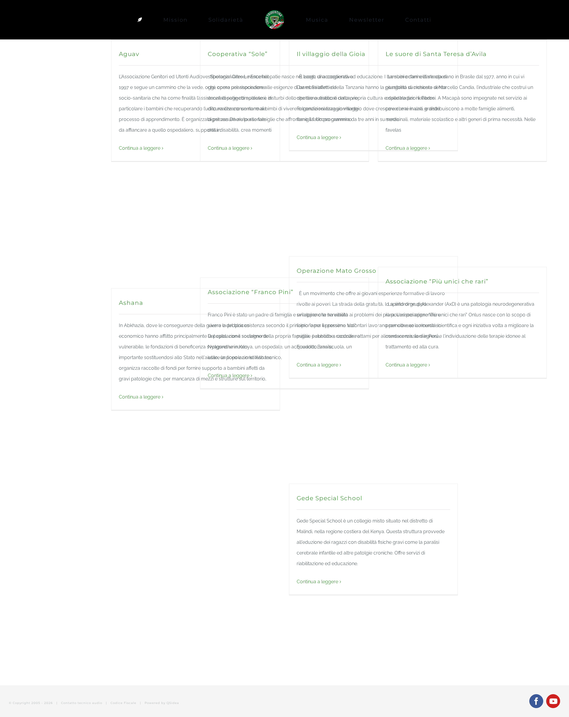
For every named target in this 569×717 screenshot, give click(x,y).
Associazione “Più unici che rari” (437, 281)
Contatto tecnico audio (81, 703)
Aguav (129, 54)
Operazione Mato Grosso (336, 270)
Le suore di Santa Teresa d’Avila (436, 54)
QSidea (173, 703)
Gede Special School (329, 498)
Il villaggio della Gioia (331, 54)
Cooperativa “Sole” (238, 54)
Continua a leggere (139, 148)
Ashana (131, 302)
